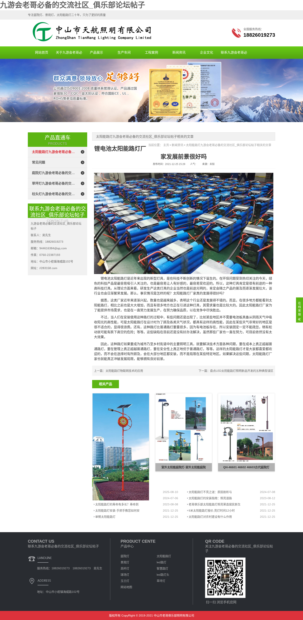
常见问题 (38, 162)
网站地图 (126, 587)
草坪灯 (161, 580)
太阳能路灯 (164, 556)
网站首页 (41, 52)
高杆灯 (125, 568)
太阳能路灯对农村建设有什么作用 (210, 516)
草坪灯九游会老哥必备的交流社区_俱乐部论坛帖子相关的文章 (53, 183)
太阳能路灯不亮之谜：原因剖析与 (210, 492)
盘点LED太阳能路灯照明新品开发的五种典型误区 (241, 370)
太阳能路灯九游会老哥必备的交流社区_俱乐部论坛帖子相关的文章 (53, 152)
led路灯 (161, 562)
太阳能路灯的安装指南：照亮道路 (210, 498)
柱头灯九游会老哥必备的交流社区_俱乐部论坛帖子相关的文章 (53, 194)
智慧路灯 (162, 568)
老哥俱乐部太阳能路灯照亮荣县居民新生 (215, 504)
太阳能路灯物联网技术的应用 (124, 370)
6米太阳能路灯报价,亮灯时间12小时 (212, 510)
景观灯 (125, 562)
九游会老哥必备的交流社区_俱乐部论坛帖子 (72, 5)
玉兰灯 (125, 580)
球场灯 (125, 574)
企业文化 (206, 52)
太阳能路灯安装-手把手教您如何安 (117, 510)
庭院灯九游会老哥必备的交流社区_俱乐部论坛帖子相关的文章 (53, 173)
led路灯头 (163, 574)
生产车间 (124, 52)
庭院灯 (125, 556)
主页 (166, 145)
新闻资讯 (179, 52)
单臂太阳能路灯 (105, 516)
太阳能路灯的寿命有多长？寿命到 (117, 504)
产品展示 (96, 52)
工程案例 (151, 52)
